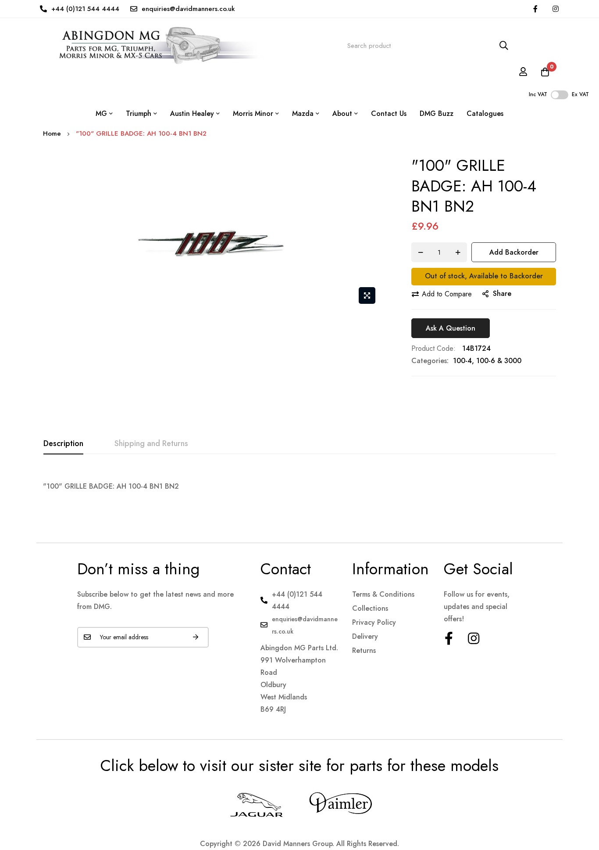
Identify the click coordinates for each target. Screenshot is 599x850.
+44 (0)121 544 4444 (85, 9)
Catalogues (485, 113)
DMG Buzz (436, 113)
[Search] (503, 45)
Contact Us (388, 113)
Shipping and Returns (151, 443)
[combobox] (428, 45)
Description (63, 443)
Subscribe (195, 637)
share (502, 293)
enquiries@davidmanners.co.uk (188, 9)
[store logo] (153, 45)
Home (52, 133)
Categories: (430, 361)
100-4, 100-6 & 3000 (487, 361)
